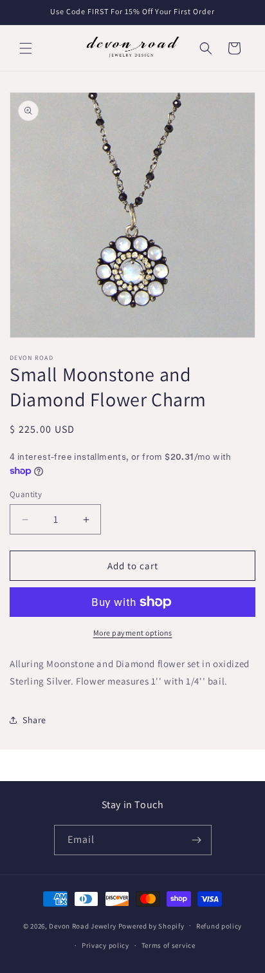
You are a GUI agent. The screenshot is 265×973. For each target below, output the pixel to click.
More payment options (132, 633)
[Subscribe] (197, 840)
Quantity (26, 494)
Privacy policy (105, 945)
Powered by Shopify (151, 925)
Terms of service (169, 945)
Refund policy (219, 925)
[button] (26, 48)
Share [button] (34, 720)
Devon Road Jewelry (82, 925)
